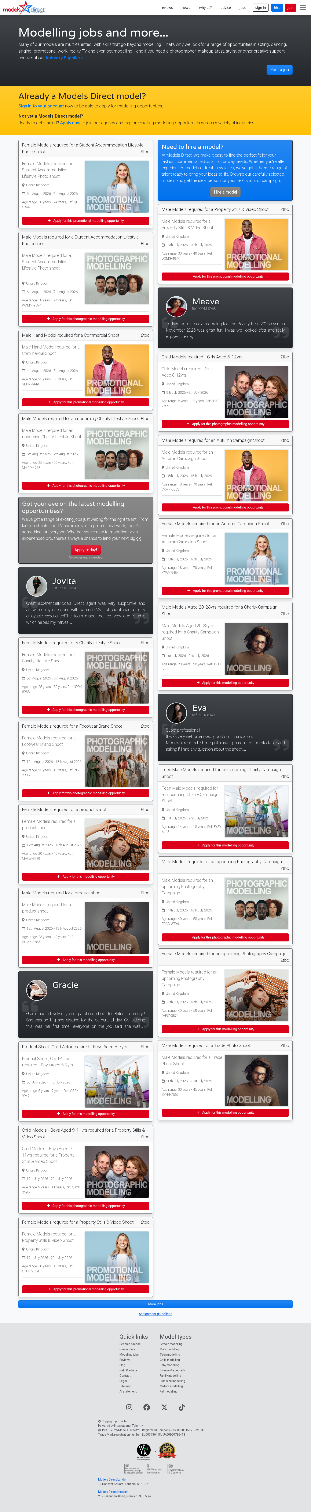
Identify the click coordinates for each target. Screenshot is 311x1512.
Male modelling (170, 1349)
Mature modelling (171, 1386)
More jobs (155, 1304)
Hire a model (225, 192)
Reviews (125, 1359)
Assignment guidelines (155, 1314)
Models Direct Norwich (113, 1491)
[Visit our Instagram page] (129, 1409)
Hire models (127, 1349)
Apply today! (85, 549)
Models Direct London (112, 1479)
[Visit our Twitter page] (164, 1409)
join (290, 7)
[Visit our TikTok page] (182, 1409)
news (186, 7)
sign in (260, 7)
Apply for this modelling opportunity (88, 877)
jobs (243, 7)
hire (277, 7)
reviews (167, 7)
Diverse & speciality (173, 1370)
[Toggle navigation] (302, 8)
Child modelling (170, 1359)
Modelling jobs (129, 1354)
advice (226, 7)
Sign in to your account (41, 105)
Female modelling (171, 1344)
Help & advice (128, 1370)
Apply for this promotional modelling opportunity (88, 221)
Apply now (70, 122)
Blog (122, 1365)
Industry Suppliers (64, 57)
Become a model (130, 1344)
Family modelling (170, 1375)
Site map (125, 1386)
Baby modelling (169, 1365)
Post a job (279, 69)
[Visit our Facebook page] (146, 1409)
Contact (125, 1375)
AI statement (128, 1391)
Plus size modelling (172, 1381)
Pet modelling (169, 1391)
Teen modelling (170, 1354)
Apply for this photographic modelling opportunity (88, 319)
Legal (123, 1381)
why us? (205, 7)
